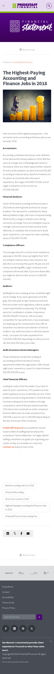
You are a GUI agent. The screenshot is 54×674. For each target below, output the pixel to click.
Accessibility (8, 597)
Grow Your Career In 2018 (17, 498)
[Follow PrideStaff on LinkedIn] (14, 631)
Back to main (29, 49)
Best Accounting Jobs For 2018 (19, 485)
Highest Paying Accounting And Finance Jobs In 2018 (25, 507)
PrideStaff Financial (13, 427)
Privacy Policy (8, 607)
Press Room (7, 586)
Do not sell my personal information (15, 662)
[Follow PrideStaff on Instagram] (23, 631)
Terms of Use (8, 602)
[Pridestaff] (25, 5)
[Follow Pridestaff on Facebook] (5, 631)
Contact (6, 592)
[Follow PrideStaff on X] (31, 631)
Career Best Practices (22, 62)
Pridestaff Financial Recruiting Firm (21, 516)
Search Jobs (49, 6)
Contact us (8, 446)
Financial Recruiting (14, 492)
